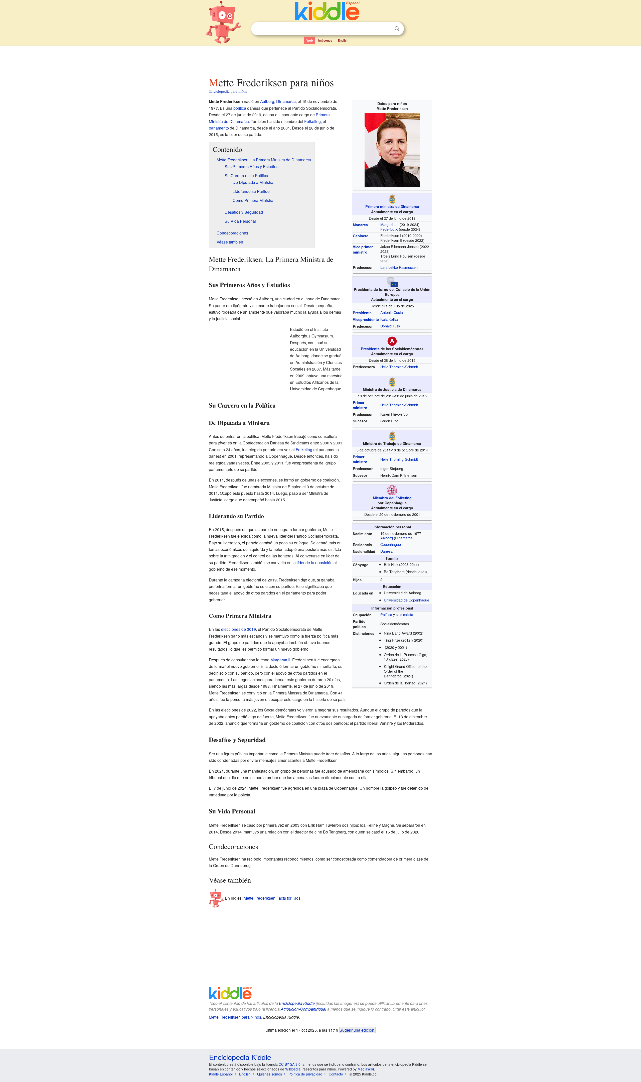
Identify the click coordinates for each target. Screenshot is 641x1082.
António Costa (391, 312)
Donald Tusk (390, 325)
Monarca (360, 224)
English (343, 40)
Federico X (389, 229)
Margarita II (389, 224)
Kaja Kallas (389, 319)
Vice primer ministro (363, 249)
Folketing (312, 121)
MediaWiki (366, 1068)
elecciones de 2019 (238, 629)
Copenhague (390, 544)
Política (386, 614)
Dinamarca (403, 537)
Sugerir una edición (357, 1030)
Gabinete (360, 235)
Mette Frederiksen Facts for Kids (272, 898)
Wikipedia (292, 1068)
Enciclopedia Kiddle (297, 1003)
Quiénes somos (269, 1073)
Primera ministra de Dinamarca (392, 206)
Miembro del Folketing (392, 497)
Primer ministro (360, 405)
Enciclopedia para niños (228, 91)
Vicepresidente (366, 319)
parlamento (219, 128)
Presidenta (370, 348)
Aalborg (386, 537)
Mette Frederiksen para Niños (235, 1017)
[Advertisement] (320, 60)
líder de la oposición (315, 562)
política (239, 108)
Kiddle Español (221, 1073)
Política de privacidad (305, 1073)
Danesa (386, 551)
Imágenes (325, 40)
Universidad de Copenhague (406, 600)
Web (309, 40)
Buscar (397, 28)
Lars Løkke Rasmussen (399, 267)
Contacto (336, 1073)
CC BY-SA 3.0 (289, 1064)
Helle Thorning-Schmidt (399, 366)
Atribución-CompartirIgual (303, 1009)
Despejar (386, 29)
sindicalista (404, 614)
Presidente (362, 312)
